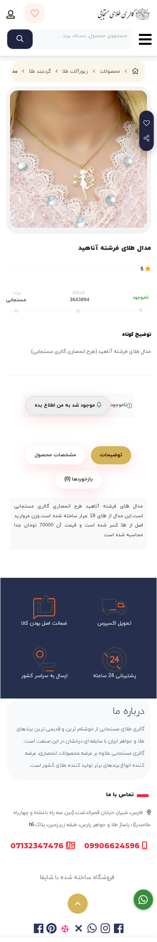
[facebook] (38, 929)
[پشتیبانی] (143, 900)
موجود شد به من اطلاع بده (66, 405)
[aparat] (65, 929)
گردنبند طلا (40, 71)
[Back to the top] (78, 904)
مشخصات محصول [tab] (55, 455)
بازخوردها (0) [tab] (78, 479)
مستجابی (16, 300)
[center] (20, 39)
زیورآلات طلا (75, 71)
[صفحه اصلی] (135, 72)
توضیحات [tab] (111, 455)
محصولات (110, 71)
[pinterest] (51, 929)
